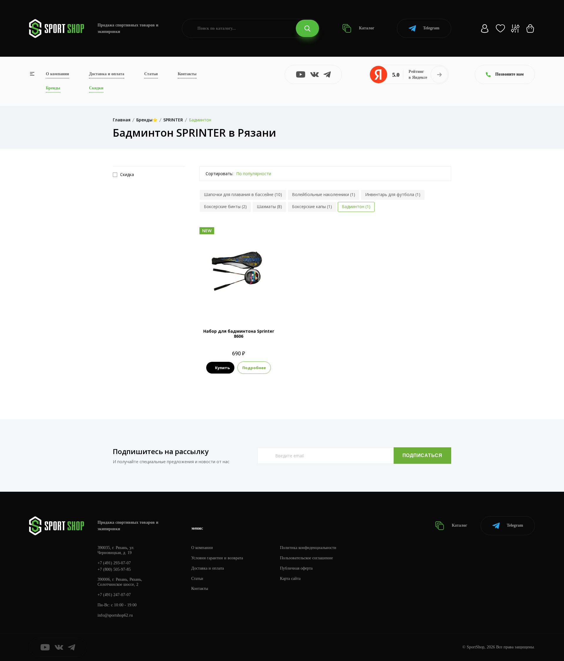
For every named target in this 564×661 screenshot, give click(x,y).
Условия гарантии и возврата (217, 558)
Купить (222, 367)
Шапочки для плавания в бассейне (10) (243, 194)
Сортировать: (219, 173)
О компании (57, 74)
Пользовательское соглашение (306, 558)
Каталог (366, 28)
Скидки (96, 88)
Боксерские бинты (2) (225, 206)
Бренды (53, 88)
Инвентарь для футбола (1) (392, 194)
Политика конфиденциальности (308, 547)
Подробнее (254, 367)
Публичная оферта (296, 568)
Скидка (127, 175)
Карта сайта (290, 578)
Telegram (431, 28)
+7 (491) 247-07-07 (114, 595)
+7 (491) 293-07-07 (114, 563)
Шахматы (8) (269, 206)
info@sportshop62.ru (115, 615)
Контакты (187, 74)
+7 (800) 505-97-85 (114, 569)
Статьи (151, 74)
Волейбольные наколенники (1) (323, 194)
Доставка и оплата (106, 74)
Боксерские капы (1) (312, 206)
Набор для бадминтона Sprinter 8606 (238, 333)
